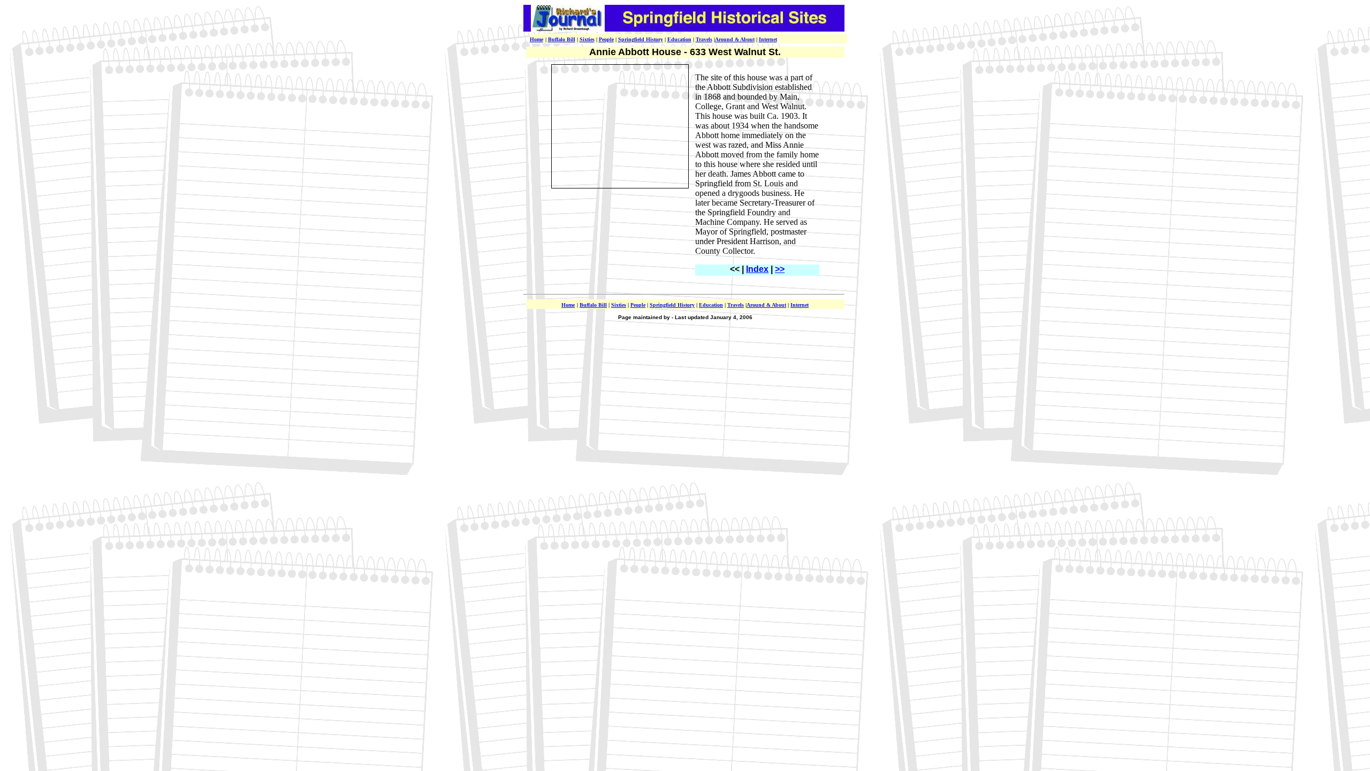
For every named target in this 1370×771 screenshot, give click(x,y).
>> (780, 269)
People (606, 39)
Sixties (587, 39)
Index (757, 269)
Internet (768, 39)
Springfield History (640, 39)
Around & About (735, 39)
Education (679, 39)
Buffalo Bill (561, 39)
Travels (704, 39)
